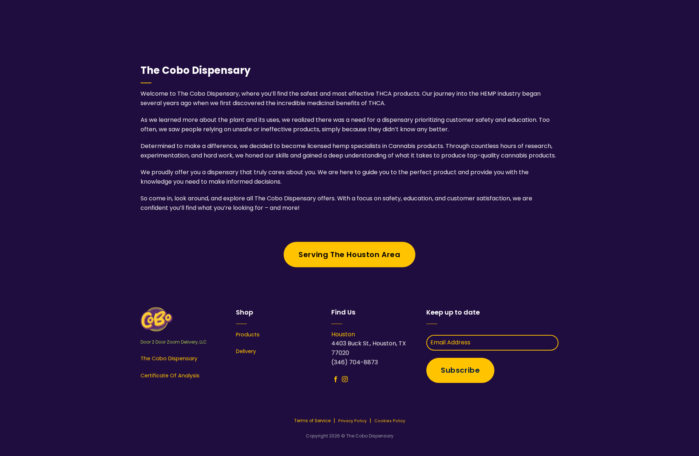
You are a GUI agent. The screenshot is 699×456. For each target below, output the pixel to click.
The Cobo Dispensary (169, 359)
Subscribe (460, 370)
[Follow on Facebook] (336, 379)
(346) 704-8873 (354, 362)
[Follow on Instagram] (344, 379)
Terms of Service (312, 420)
